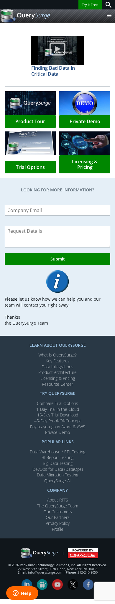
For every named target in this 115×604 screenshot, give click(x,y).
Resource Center (57, 384)
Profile (57, 529)
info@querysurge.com (45, 572)
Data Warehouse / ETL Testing (57, 452)
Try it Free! (90, 5)
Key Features (58, 361)
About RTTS (57, 500)
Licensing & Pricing (57, 378)
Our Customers (57, 512)
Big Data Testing (58, 463)
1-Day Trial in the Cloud (57, 409)
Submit (57, 259)
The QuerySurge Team (57, 506)
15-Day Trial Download (57, 415)
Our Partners (58, 517)
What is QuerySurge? (57, 355)
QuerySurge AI (57, 480)
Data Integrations (57, 366)
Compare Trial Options (57, 403)
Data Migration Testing (57, 475)
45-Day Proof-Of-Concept (57, 421)
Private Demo (57, 432)
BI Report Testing (57, 457)
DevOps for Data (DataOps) (57, 469)
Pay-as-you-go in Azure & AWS (57, 426)
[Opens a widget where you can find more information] (22, 593)
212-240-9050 (88, 572)
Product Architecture (57, 372)
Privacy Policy (58, 523)
